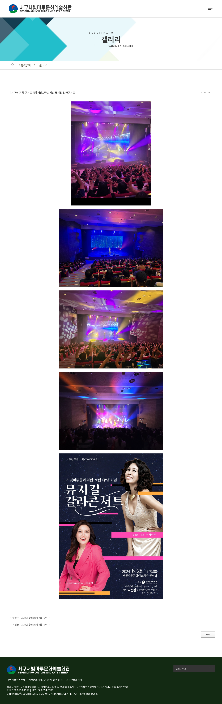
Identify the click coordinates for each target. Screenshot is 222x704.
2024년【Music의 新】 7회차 (35, 624)
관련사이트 (181, 669)
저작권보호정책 (74, 679)
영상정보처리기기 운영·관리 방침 (45, 679)
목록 (208, 634)
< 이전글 (14, 624)
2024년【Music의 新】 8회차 (35, 617)
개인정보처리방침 (16, 679)
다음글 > (14, 617)
